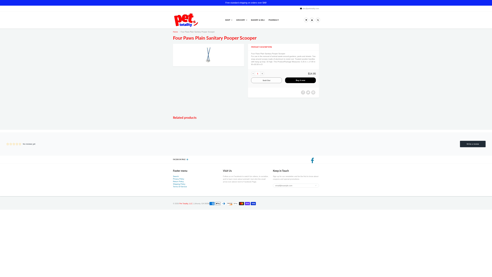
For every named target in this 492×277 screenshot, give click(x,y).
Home (175, 32)
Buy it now (300, 80)
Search (176, 176)
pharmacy (274, 20)
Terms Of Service (180, 187)
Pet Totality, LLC (185, 203)
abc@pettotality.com (311, 8)
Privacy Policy (178, 179)
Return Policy (178, 181)
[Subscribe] (316, 185)
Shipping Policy (179, 184)
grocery (240, 20)
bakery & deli (258, 20)
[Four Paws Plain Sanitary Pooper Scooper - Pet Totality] (208, 55)
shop (227, 20)
